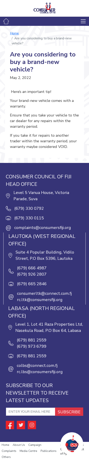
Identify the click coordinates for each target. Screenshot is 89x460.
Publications (49, 451)
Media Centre (28, 451)
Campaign (34, 445)
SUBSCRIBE (69, 412)
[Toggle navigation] (83, 21)
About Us (19, 445)
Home (14, 33)
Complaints (9, 451)
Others (6, 457)
